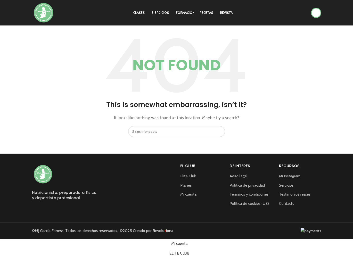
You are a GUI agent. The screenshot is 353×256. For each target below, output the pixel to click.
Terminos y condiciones (249, 194)
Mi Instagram (289, 176)
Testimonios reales (295, 194)
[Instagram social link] (35, 209)
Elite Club (188, 176)
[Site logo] (43, 12)
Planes (186, 185)
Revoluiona (162, 230)
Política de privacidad (247, 185)
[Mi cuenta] (316, 13)
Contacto (287, 203)
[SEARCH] (219, 131)
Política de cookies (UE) (249, 203)
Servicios (286, 185)
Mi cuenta (188, 194)
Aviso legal (238, 176)
